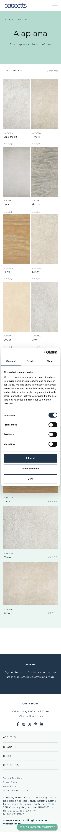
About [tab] (50, 361)
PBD (21, 823)
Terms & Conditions (12, 778)
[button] (56, 5)
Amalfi (36, 136)
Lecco (8, 204)
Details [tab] (30, 361)
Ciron (35, 339)
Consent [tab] (11, 361)
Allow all (30, 458)
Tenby (36, 271)
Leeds (8, 339)
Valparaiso (10, 136)
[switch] (52, 424)
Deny (30, 478)
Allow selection (30, 468)
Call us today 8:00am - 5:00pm (30, 711)
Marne (36, 204)
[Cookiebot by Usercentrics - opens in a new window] (43, 353)
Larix (7, 271)
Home (12, 19)
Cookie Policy (9, 786)
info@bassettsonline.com (31, 716)
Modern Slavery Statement (16, 790)
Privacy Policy (10, 782)
